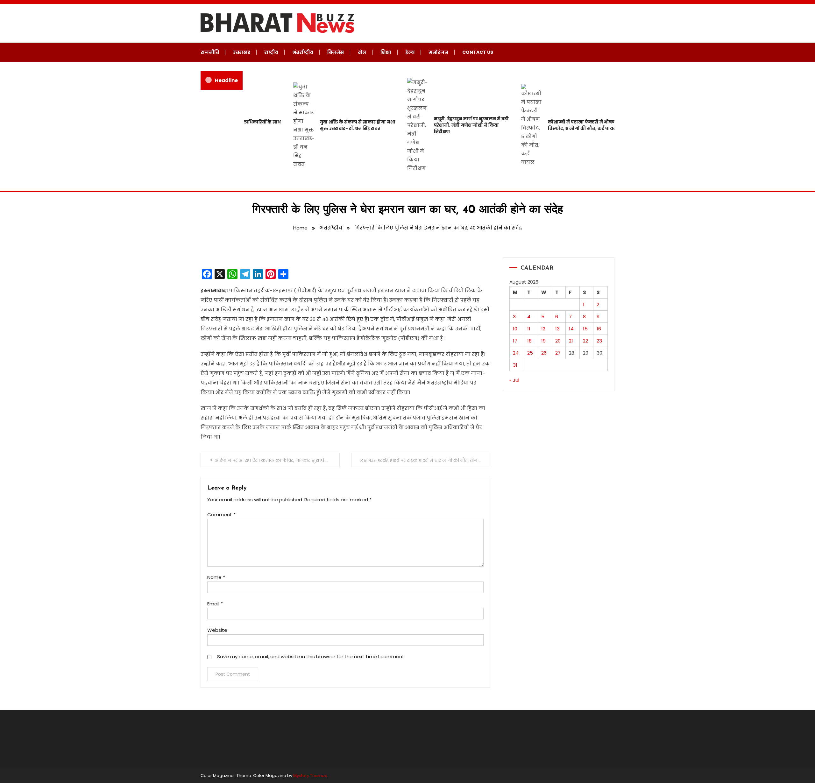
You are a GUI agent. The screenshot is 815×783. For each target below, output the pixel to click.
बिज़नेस (335, 52)
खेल (362, 52)
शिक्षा (385, 52)
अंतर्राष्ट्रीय (302, 52)
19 (543, 340)
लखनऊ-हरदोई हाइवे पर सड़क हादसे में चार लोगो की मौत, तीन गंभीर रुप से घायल (424, 460)
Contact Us (477, 52)
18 (529, 340)
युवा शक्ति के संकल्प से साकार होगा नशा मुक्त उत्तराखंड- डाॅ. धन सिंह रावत (347, 125)
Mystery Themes (310, 775)
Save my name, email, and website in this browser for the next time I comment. (311, 656)
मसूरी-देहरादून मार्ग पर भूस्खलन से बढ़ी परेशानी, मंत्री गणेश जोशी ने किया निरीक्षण (460, 125)
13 (557, 328)
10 (515, 328)
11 (528, 328)
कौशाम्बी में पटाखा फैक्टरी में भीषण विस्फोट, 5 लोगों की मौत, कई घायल (571, 125)
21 (571, 340)
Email (215, 603)
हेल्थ (410, 52)
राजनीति (210, 52)
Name (216, 577)
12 (543, 328)
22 (585, 340)
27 (558, 352)
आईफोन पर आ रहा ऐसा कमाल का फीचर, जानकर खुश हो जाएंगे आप (277, 460)
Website (217, 630)
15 (585, 328)
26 (544, 352)
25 (530, 352)
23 (599, 340)
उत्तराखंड (241, 52)
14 (571, 328)
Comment (221, 514)
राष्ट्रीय (271, 52)
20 (558, 340)
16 (599, 328)
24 (516, 352)
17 (515, 340)
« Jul (514, 380)
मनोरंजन (438, 52)
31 (515, 365)
